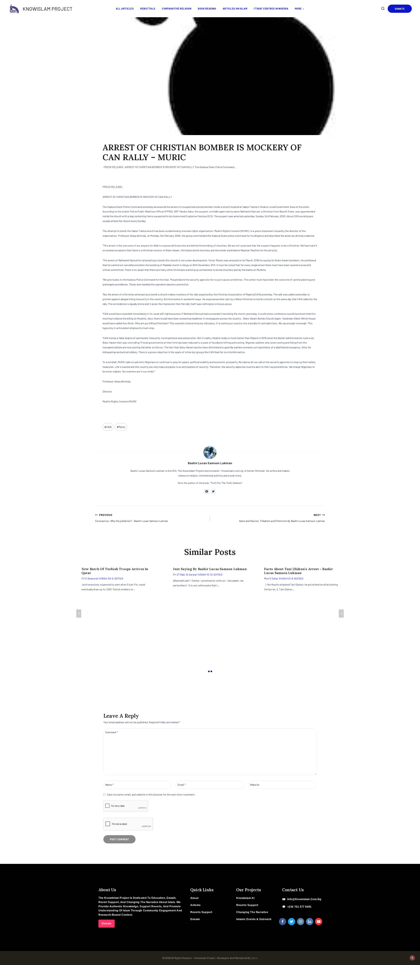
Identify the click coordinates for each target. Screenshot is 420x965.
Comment (111, 732)
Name (109, 784)
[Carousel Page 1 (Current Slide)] (209, 671)
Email (182, 784)
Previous (78, 613)
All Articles (125, 8)
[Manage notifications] (412, 957)
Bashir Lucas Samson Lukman (210, 463)
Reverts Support (201, 912)
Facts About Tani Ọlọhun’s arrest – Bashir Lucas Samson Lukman (298, 571)
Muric (121, 426)
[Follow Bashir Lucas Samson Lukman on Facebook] (206, 491)
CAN (108, 426)
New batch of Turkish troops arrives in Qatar (115, 571)
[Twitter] (291, 921)
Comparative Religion (176, 8)
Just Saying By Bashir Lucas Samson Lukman (210, 569)
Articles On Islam (235, 8)
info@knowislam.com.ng (304, 899)
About (194, 898)
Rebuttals (147, 8)
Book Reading (207, 8)
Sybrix (254, 957)
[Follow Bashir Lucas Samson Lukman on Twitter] (213, 491)
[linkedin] (309, 921)
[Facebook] (282, 921)
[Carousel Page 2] (211, 671)
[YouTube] (318, 921)
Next (341, 613)
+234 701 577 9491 (299, 906)
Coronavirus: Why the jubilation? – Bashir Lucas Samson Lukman (131, 517)
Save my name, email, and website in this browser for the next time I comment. (151, 794)
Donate (400, 8)
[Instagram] (300, 921)
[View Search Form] (383, 8)
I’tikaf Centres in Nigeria (271, 8)
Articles (195, 905)
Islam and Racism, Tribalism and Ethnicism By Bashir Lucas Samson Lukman (282, 517)
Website (254, 784)
